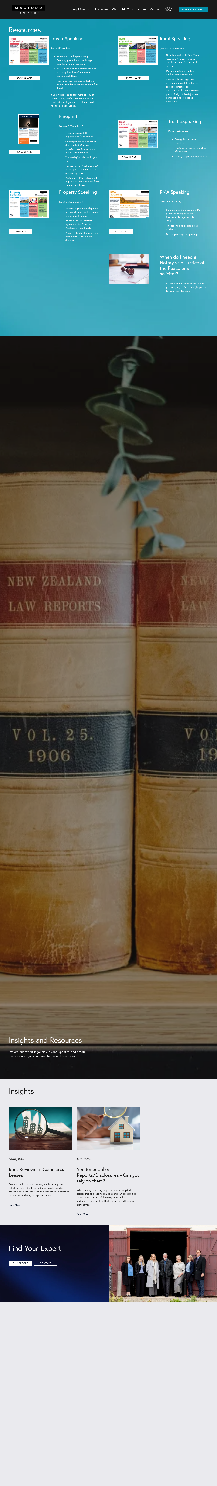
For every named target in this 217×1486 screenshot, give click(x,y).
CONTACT (45, 1263)
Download (24, 77)
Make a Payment (193, 9)
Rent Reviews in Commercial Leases (38, 1172)
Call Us (168, 9)
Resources (101, 9)
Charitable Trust (123, 9)
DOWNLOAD (133, 77)
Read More (14, 1204)
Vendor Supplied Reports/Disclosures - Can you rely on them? (108, 1175)
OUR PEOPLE (20, 1263)
